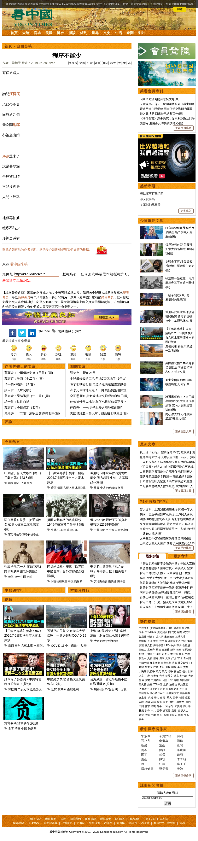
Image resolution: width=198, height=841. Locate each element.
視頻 (8, 599)
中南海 (174, 654)
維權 (149, 684)
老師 (29, 576)
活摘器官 (144, 688)
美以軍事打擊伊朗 (151, 193)
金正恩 (186, 645)
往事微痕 (155, 662)
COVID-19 (57, 645)
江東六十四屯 (157, 688)
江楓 (162, 764)
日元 (164, 671)
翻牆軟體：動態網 (164, 823)
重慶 (96, 487)
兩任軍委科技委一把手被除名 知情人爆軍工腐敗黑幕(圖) (22, 524)
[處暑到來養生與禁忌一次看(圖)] (151, 346)
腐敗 (161, 658)
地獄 (16, 125)
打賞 (90, 63)
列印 (105, 63)
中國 (23, 576)
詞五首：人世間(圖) (17, 390)
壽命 (180, 715)
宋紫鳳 (145, 736)
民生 (166, 701)
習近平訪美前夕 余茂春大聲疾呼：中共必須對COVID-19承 (66, 635)
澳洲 (188, 701)
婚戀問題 (112, 641)
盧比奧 (185, 628)
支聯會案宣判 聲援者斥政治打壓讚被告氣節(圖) (179, 266)
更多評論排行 (183, 611)
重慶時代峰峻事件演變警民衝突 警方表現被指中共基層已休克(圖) (179, 316)
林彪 (141, 710)
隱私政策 (105, 818)
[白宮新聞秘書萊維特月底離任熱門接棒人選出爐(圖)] (151, 228)
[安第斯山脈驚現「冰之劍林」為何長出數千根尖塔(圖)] (109, 542)
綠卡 (159, 701)
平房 (23, 483)
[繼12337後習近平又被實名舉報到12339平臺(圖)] (109, 496)
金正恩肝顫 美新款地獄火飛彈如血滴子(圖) (99, 396)
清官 (17, 728)
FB (190, 662)
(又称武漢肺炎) (158, 628)
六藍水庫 (68, 487)
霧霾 (176, 680)
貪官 (11, 728)
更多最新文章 (183, 490)
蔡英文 (169, 675)
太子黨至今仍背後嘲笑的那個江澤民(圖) (165, 538)
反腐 (167, 658)
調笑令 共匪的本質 (83, 372)
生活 (118, 33)
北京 (176, 675)
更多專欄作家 (183, 775)
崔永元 (165, 654)
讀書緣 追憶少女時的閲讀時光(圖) (161, 123)
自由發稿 (24, 46)
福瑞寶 (133, 823)
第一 (17, 576)
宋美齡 (178, 706)
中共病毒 (71, 645)
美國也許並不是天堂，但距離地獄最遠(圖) (99, 413)
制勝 (97, 689)
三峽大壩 (180, 636)
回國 (147, 701)
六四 (183, 641)
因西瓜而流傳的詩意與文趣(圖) (159, 99)
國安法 (186, 632)
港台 (60, 33)
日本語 (164, 818)
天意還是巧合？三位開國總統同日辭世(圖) (167, 104)
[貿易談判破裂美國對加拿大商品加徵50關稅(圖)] (151, 244)
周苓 (144, 750)
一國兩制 (144, 662)
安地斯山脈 (101, 581)
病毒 (141, 632)
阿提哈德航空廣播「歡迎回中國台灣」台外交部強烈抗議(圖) (65, 571)
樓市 (184, 671)
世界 (95, 33)
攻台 (111, 689)
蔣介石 (169, 706)
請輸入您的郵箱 (167, 792)
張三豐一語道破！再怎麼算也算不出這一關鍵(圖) (179, 283)
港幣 (170, 671)
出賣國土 (169, 636)
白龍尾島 (144, 693)
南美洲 (112, 581)
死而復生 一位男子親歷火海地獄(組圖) (96, 407)
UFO (167, 645)
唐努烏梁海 (172, 688)
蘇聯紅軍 (72, 529)
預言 (160, 715)
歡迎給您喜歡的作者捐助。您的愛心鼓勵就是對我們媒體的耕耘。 (47, 249)
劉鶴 (141, 654)
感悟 (147, 715)
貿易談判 (187, 649)
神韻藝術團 (50, 823)
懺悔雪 (121, 581)
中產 (147, 675)
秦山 (144, 759)
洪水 (155, 641)
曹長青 (163, 768)
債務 (167, 667)
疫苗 (141, 645)
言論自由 (185, 693)
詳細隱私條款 (39, 9)
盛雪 (162, 754)
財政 (190, 671)
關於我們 (75, 818)
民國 (141, 706)
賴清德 (177, 628)
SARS (161, 693)
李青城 (181, 759)
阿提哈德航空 (59, 581)
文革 (186, 715)
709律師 (157, 684)
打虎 (173, 658)
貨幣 (185, 667)
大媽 (190, 675)
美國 (48, 33)
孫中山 (160, 706)
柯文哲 (148, 645)
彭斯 (172, 649)
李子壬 (181, 764)
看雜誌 (81, 823)
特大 (113, 63)
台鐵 (179, 632)
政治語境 (36, 689)
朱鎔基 (32, 728)
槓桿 (173, 667)
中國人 (113, 529)
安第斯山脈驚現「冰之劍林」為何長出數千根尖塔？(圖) (108, 571)
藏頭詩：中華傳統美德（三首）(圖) (28, 372)
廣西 (53, 487)
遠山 (162, 745)
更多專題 (186, 210)
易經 (174, 710)
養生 (141, 719)
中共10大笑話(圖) (151, 533)
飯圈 (120, 487)
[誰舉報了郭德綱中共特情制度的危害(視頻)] (23, 655)
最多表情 (181, 556)
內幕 (181, 654)
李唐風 (181, 750)
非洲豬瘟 (156, 680)
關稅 (158, 649)
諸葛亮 (166, 710)
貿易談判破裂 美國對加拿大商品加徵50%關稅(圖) (179, 249)
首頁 (14, 33)
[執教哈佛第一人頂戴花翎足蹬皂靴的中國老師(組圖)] (23, 542)
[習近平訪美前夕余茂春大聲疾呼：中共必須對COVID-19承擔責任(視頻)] (66, 607)
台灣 (161, 675)
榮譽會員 (24, 297)
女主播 (143, 697)
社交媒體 (183, 662)
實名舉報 (123, 529)
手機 (153, 715)
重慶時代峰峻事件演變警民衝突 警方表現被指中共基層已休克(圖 (109, 477)
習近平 (104, 529)
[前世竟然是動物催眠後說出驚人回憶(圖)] (151, 380)
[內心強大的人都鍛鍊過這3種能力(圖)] (151, 414)
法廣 (174, 662)
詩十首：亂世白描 (16, 401)
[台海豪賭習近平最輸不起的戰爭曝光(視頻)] (109, 655)
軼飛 (144, 745)
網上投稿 (35, 818)
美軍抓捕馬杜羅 (150, 204)
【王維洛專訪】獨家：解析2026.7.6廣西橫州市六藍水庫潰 (65, 477)
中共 (103, 487)
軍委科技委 (15, 534)
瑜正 (144, 764)
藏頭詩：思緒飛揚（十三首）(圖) (27, 396)
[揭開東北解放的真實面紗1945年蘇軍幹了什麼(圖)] (66, 496)
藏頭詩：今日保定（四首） (23, 407)
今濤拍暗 (165, 736)
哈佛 (11, 576)
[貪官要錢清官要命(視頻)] (23, 699)
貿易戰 (142, 636)
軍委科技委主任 (31, 534)
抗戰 (153, 706)
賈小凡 (145, 740)
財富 (141, 675)
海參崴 (154, 675)
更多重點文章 (183, 431)
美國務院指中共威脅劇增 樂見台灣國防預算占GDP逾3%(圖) (179, 367)
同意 (180, 9)
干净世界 (33, 823)
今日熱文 (12, 442)
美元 (179, 667)
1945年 (61, 529)
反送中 (142, 658)
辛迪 (180, 768)
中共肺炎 (144, 628)
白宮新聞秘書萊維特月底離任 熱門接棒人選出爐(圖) (179, 232)
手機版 (73, 63)
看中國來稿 (19, 264)
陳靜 (162, 750)
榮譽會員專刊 (151, 91)
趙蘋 (180, 754)
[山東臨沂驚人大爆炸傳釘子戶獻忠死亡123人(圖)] (23, 449)
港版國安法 (174, 641)
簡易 (180, 736)
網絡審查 (183, 684)
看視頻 (145, 823)
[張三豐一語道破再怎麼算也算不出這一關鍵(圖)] (151, 278)
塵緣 (5, 156)
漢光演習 (162, 632)
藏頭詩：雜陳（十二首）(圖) (24, 378)
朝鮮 (141, 667)
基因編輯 (185, 680)
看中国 (34, 17)
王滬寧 (148, 654)
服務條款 (90, 818)
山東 (11, 483)
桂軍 (147, 706)
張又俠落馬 (147, 199)
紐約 (83, 33)
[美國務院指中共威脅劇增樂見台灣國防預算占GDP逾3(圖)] (151, 363)
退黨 (189, 641)
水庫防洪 (80, 487)
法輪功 (173, 684)
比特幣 (151, 671)
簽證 (141, 701)
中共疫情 (83, 645)
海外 (172, 701)
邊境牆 (165, 649)
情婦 (155, 658)
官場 (37, 33)
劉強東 (183, 675)
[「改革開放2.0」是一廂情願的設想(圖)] (151, 295)
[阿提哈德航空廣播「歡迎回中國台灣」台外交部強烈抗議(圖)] (66, 542)
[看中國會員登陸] (167, 51)
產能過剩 (73, 689)
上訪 (165, 684)
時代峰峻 (111, 487)
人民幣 (142, 671)
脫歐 (155, 667)
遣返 (187, 697)
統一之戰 (120, 689)
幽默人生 (183, 710)
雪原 (128, 581)
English (119, 818)
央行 (161, 667)
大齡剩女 (100, 641)
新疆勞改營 (172, 693)
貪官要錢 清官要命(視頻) (21, 723)
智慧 (141, 715)
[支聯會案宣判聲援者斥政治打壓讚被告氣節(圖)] (151, 261)
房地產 (177, 671)
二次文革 (23, 689)
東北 (53, 529)
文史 (106, 33)
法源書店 (67, 823)
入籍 (153, 701)
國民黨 (172, 632)
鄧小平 (187, 706)
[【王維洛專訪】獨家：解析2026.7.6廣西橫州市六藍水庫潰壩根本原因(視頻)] (66, 449)
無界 (182, 823)
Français (133, 818)
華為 (179, 645)
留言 (97, 63)
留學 (175, 697)
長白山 (183, 688)
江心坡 (153, 693)
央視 (150, 697)
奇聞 (130, 33)
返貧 (54, 689)
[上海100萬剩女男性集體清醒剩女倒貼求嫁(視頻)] (109, 607)
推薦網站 (18, 823)
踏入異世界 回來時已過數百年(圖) (161, 113)
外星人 (173, 715)
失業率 (62, 689)
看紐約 (108, 823)
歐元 (158, 671)
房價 (141, 680)
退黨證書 (94, 823)
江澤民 (14, 94)
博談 (72, 33)
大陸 (25, 33)
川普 (169, 628)
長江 (149, 641)
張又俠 (159, 636)
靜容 (162, 759)
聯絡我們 (50, 818)
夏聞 (180, 745)
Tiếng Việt (149, 818)
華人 (156, 697)
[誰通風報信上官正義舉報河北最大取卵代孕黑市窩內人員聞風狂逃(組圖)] (151, 396)
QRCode (44, 331)
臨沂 (17, 483)
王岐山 (142, 649)
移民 (162, 697)
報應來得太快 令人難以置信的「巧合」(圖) (167, 457)
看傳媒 (121, 823)
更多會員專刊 (183, 127)
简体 (82, 63)
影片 (141, 33)
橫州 (60, 487)
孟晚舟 (151, 649)
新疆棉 (142, 641)
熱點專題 (148, 186)
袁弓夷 (163, 641)
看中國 (187, 658)
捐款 (63, 818)
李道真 (163, 740)
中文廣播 (73, 581)
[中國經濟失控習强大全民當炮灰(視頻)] (66, 655)
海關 (181, 697)
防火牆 (142, 684)
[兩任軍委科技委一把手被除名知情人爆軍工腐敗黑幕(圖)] (23, 496)
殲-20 (104, 689)
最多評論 (153, 556)
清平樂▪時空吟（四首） (20, 384)
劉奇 (147, 710)
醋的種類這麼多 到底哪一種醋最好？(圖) (166, 476)
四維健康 (147, 768)
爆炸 (29, 483)
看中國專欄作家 (153, 729)
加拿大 (148, 667)
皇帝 (159, 710)
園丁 (144, 754)
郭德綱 (12, 689)
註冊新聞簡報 (151, 785)
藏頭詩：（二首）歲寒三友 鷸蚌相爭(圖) (32, 413)
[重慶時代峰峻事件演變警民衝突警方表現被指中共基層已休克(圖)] (109, 449)
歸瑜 (180, 740)
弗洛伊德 (158, 645)
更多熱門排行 (183, 547)
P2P (170, 680)
